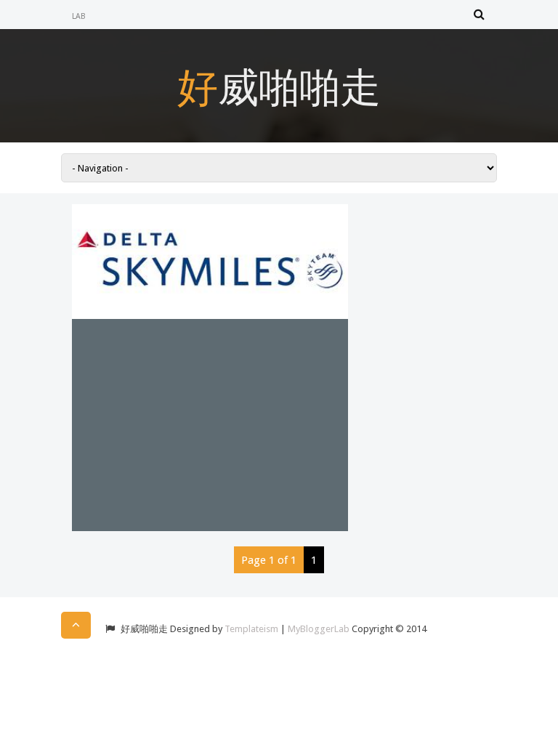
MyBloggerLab (318, 628)
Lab (79, 16)
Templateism (251, 628)
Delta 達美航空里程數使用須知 (185, 350)
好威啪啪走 (279, 86)
